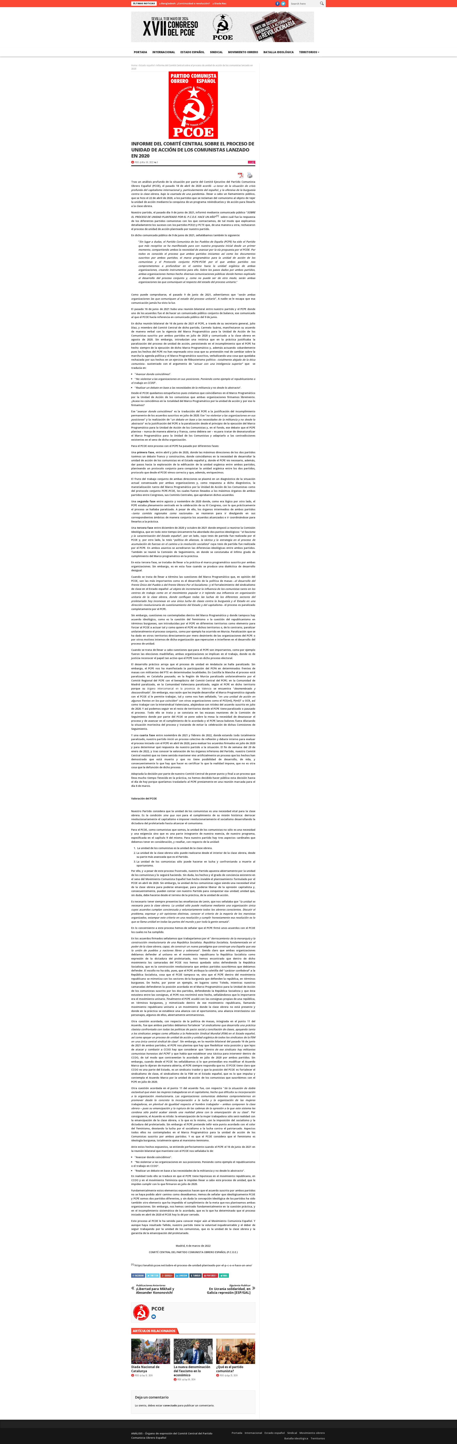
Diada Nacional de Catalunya (193, 3)
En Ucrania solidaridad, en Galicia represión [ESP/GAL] (228, 1289)
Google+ (169, 1275)
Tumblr (196, 1275)
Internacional (163, 52)
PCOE (137, 162)
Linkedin (183, 1275)
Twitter (154, 1275)
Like (252, 162)
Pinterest (212, 1275)
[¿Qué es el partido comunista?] (235, 1351)
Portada (140, 52)
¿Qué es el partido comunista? (229, 1369)
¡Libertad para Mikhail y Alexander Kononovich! (155, 1289)
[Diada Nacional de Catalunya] (150, 1351)
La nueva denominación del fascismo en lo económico (192, 1371)
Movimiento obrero (243, 52)
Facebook (139, 1275)
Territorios (308, 52)
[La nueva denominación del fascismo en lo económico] (193, 1351)
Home (134, 65)
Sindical (216, 52)
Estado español (192, 52)
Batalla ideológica (278, 52)
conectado (170, 1405)
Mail (225, 1275)
